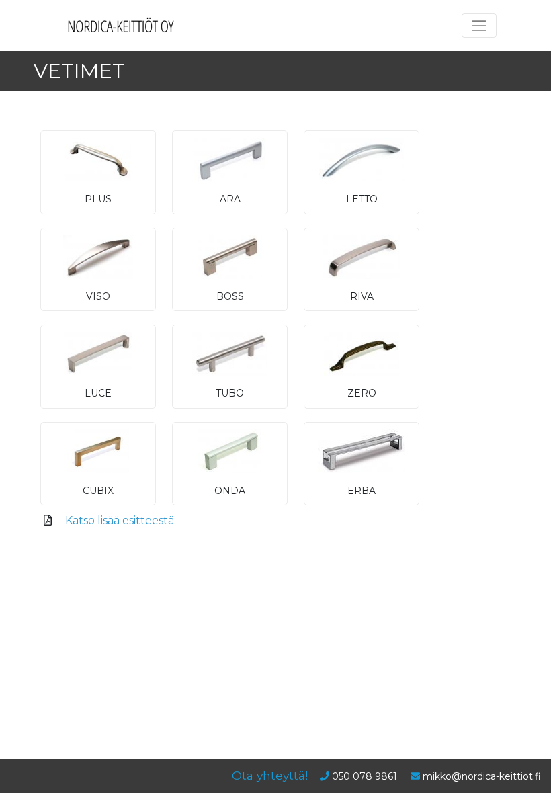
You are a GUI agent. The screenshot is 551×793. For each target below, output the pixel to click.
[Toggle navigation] (479, 25)
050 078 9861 (364, 776)
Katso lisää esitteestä (119, 520)
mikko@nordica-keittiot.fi (482, 776)
